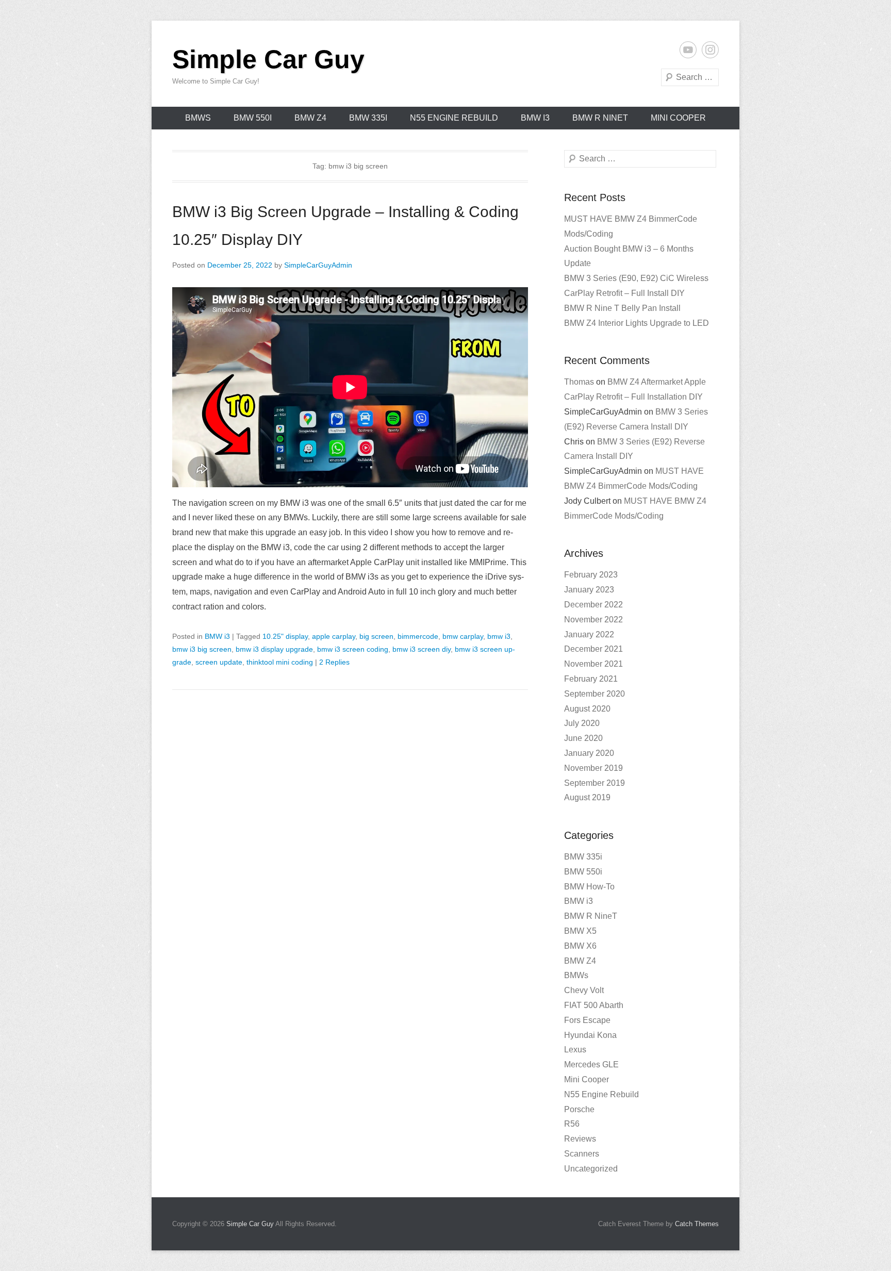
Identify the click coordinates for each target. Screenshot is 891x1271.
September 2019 (594, 783)
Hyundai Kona (590, 1035)
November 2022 (593, 619)
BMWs (198, 117)
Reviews (580, 1138)
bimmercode (418, 636)
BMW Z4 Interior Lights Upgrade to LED (636, 323)
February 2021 (591, 678)
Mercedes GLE (591, 1064)
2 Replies (334, 662)
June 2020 (583, 738)
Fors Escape (587, 1020)
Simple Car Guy (268, 59)
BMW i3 (535, 117)
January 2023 (589, 589)
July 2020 (582, 723)
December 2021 (593, 649)
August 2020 (587, 708)
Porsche (579, 1109)
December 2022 (593, 604)
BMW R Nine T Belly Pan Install (622, 308)
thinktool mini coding (279, 662)
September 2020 (594, 693)
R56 (572, 1123)
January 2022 (589, 634)
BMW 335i (368, 117)
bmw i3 (498, 636)
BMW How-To (589, 886)
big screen (376, 636)
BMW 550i (253, 117)
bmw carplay (462, 636)
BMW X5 (580, 931)
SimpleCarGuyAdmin (318, 265)
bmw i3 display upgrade (274, 649)
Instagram (710, 49)
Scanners (581, 1153)
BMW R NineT (600, 117)
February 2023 (591, 574)
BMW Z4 (310, 117)
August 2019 (587, 797)
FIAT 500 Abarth (593, 1005)
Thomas (579, 381)
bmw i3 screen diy (421, 649)
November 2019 (593, 768)
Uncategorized (591, 1168)
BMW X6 (580, 946)
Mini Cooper (678, 117)
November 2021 (593, 663)
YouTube (688, 49)
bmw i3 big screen (202, 649)
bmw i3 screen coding (352, 649)
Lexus (575, 1049)
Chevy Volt (584, 990)
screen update (218, 662)
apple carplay (333, 636)
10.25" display (285, 636)
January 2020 (589, 753)
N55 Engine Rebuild (454, 117)
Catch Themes (697, 1224)
